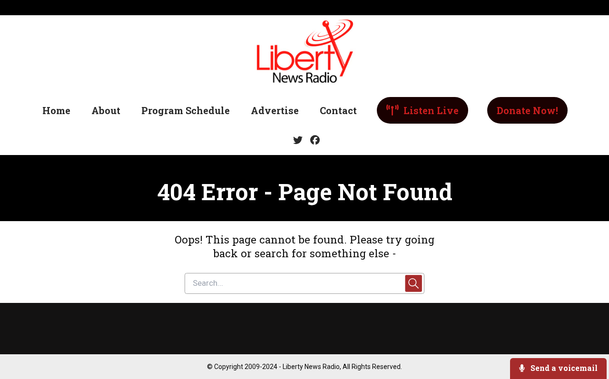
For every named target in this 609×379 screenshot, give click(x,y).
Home (56, 110)
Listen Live (430, 110)
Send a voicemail (563, 368)
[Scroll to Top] (586, 333)
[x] (297, 140)
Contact (338, 110)
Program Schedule (185, 110)
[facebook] (313, 140)
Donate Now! (527, 110)
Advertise (275, 110)
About (105, 110)
